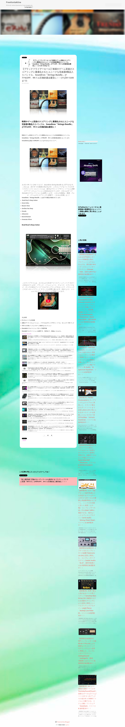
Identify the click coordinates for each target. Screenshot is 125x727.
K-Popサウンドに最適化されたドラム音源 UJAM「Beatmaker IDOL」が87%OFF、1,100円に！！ (47, 362)
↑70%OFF (29, 63)
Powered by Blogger (63, 722)
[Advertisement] (62, 44)
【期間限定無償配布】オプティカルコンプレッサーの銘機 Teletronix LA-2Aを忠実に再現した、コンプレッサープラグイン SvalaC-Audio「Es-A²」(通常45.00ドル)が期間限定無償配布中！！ (87, 558)
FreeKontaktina (13, 2)
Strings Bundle (26, 334)
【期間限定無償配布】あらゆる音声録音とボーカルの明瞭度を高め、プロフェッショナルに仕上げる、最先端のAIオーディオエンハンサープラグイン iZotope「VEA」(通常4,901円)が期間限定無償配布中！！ (87, 264)
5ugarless (67, 724)
